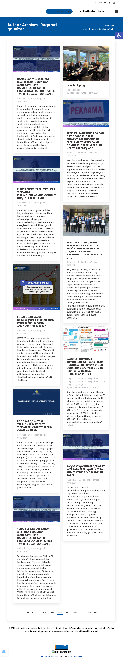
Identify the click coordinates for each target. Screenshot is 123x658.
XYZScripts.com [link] (77, 656)
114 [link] (45, 612)
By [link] (38, 98)
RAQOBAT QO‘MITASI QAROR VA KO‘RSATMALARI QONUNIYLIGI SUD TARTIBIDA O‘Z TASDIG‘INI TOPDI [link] (86, 471)
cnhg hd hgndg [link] (76, 85)
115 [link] (52, 612)
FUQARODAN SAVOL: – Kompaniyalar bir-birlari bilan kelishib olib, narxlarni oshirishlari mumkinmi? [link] (35, 321)
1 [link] (32, 612)
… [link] (38, 612)
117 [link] (67, 612)
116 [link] (60, 612)
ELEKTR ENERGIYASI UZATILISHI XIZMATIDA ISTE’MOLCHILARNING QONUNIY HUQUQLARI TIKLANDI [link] (36, 194)
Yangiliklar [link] (71, 378)
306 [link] (89, 612)
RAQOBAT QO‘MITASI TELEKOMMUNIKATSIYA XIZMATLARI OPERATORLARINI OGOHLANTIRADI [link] (35, 426)
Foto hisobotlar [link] (74, 90)
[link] (119, 35)
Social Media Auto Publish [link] (50, 656)
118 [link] (75, 612)
